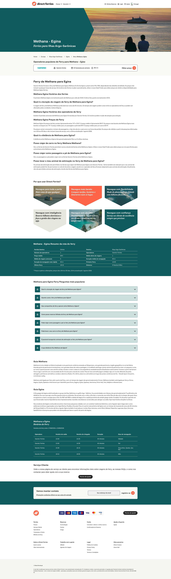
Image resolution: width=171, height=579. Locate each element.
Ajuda (115, 524)
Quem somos (37, 545)
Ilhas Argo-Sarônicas (55, 56)
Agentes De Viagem (65, 547)
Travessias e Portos (38, 532)
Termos (89, 550)
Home (35, 56)
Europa (43, 56)
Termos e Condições (92, 552)
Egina (68, 56)
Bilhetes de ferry (37, 534)
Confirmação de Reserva (94, 527)
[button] (86, 289)
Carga (62, 529)
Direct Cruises (117, 545)
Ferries (62, 527)
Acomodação (64, 524)
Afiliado (62, 545)
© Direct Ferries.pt (38, 565)
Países (35, 524)
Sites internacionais (38, 547)
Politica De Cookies (92, 545)
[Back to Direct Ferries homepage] (42, 4)
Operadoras (36, 529)
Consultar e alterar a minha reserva (96, 524)
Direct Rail (116, 547)
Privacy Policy (91, 547)
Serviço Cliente (37, 527)
